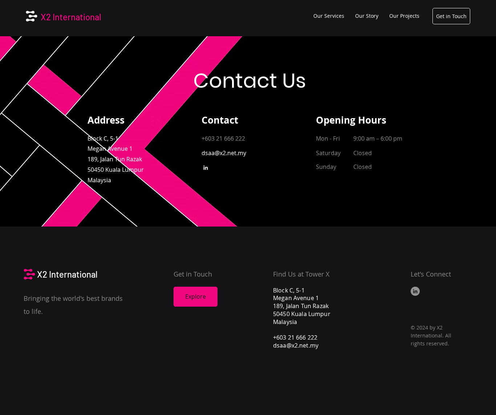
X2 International (71, 17)
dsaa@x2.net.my (295, 345)
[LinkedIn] (206, 168)
